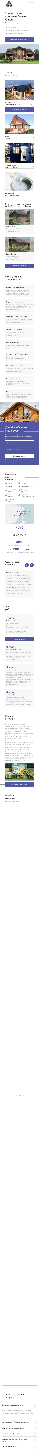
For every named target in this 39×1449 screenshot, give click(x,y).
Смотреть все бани (19, 265)
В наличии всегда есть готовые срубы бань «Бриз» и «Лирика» (18, 205)
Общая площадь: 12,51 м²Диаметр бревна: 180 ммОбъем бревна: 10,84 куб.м (13, 230)
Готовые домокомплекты (11, 137)
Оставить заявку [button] (19, 639)
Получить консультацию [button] (19, 39)
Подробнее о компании (19, 784)
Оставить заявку (19, 456)
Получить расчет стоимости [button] (20, 109)
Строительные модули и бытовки (12, 166)
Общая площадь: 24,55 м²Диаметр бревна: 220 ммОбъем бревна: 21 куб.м (13, 258)
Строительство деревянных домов (12, 103)
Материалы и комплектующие (12, 194)
